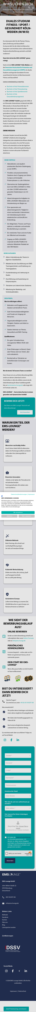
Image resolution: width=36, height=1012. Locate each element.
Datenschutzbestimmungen (19, 494)
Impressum (31, 494)
